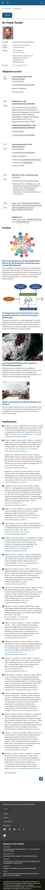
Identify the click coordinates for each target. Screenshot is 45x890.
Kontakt (5, 814)
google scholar (33, 220)
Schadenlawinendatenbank (31, 160)
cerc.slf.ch (6, 859)
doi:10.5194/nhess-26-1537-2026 (28, 434)
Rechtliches (6, 825)
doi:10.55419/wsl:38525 (29, 563)
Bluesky (14, 829)
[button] (41, 779)
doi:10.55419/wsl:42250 (14, 466)
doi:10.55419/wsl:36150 (13, 652)
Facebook (23, 829)
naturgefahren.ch (8, 854)
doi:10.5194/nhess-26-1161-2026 (24, 449)
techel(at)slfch (18, 50)
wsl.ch (5, 871)
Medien (5, 818)
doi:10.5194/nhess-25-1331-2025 (16, 532)
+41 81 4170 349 (18, 52)
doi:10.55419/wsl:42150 (31, 480)
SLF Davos (16, 65)
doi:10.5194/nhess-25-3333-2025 (16, 549)
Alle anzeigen (9, 773)
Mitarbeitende (7, 822)
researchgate (22, 222)
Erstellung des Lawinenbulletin (24, 85)
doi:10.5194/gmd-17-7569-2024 (15, 617)
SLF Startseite (6, 9)
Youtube (4, 829)
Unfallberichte (28, 163)
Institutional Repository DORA (15, 437)
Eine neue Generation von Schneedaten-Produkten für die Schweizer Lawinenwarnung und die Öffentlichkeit (21, 263)
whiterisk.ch (7, 847)
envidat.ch (6, 866)
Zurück (7, 15)
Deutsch (5, 809)
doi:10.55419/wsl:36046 (13, 669)
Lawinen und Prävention (21, 45)
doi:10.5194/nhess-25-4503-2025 (24, 518)
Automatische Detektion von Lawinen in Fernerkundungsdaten (19, 364)
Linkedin (9, 829)
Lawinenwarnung (18, 47)
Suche (7, 2)
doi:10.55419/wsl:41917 (13, 503)
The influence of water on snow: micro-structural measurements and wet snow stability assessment (27, 206)
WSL (4, 835)
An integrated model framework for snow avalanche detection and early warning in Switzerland (20, 315)
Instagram (19, 829)
